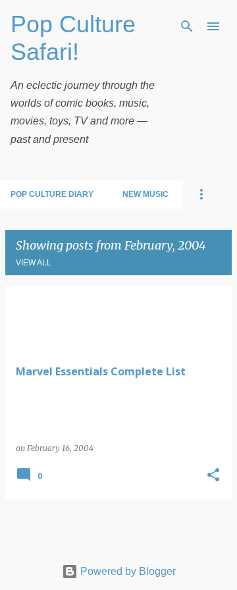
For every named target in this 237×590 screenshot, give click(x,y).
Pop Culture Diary (52, 194)
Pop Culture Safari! (73, 38)
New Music (145, 194)
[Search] (187, 26)
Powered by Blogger (127, 571)
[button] (213, 476)
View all (33, 262)
